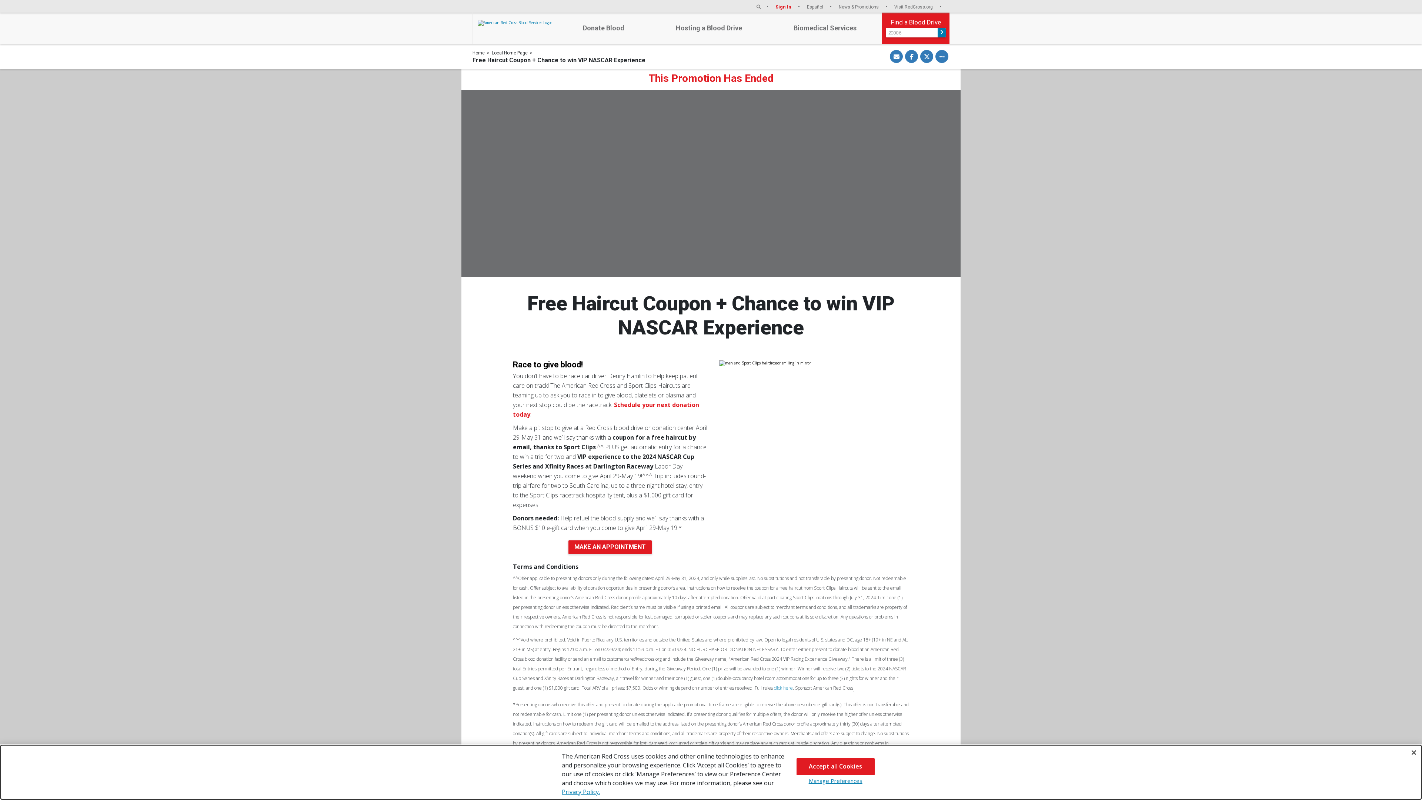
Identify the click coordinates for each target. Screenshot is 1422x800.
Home (479, 53)
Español (815, 7)
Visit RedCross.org (914, 7)
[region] (711, 772)
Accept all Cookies (835, 766)
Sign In (783, 7)
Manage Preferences (835, 780)
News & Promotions (859, 7)
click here (783, 688)
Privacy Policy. (581, 792)
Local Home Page (510, 53)
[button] (759, 7)
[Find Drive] (942, 32)
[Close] (1414, 752)
